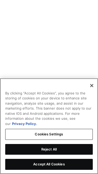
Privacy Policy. (24, 124)
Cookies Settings (49, 134)
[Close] (91, 85)
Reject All (49, 149)
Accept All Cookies (49, 164)
